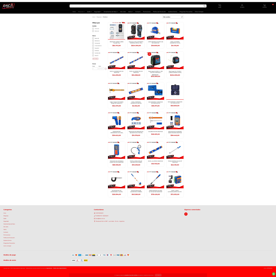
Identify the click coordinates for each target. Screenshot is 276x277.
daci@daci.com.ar (100, 218)
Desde (93, 66)
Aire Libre (123, 11)
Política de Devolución (159, 11)
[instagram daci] (2, 1)
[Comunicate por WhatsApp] (273, 274)
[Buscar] (204, 6)
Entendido (158, 275)
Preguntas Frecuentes (186, 11)
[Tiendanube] (268, 268)
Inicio (74, 11)
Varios (130, 11)
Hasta (99, 66)
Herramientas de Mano (110, 11)
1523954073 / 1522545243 (102, 215)
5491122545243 (99, 213)
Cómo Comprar (199, 11)
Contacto (138, 11)
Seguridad (97, 11)
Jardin (89, 11)
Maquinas (81, 11)
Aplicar (106, 69)
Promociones (147, 11)
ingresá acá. (49, 268)
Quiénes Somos (172, 11)
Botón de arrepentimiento (59, 268)
